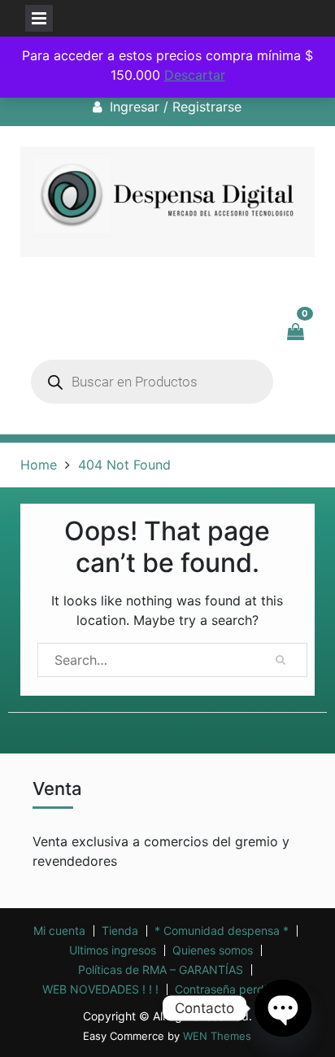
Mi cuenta (59, 931)
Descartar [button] (194, 75)
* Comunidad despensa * (221, 931)
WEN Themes (217, 1035)
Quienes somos (212, 950)
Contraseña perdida (228, 989)
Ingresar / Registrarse (175, 106)
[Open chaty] (283, 1008)
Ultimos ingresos (112, 950)
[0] (297, 332)
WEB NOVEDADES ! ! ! (100, 989)
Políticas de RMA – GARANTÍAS (160, 970)
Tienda (120, 931)
